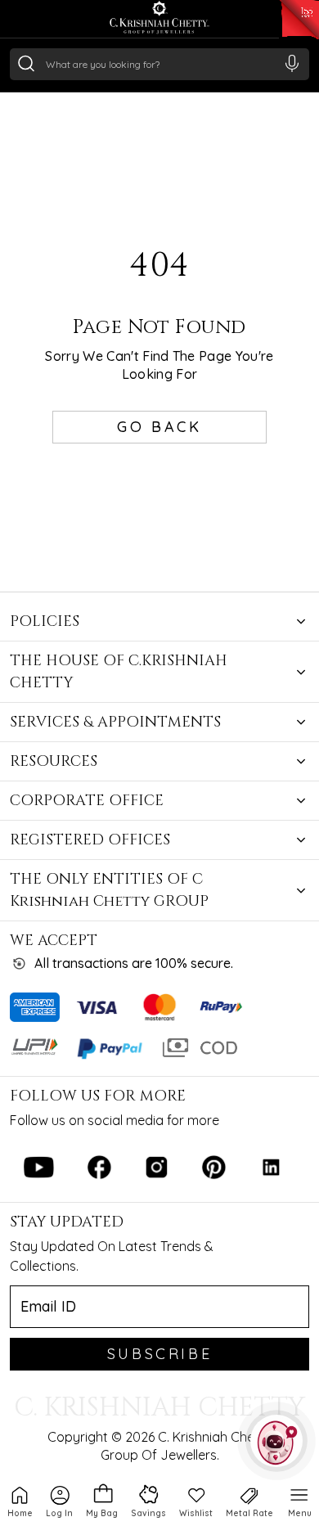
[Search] (26, 63)
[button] (59, 1500)
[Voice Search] (292, 63)
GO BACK (159, 426)
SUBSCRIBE (159, 1353)
